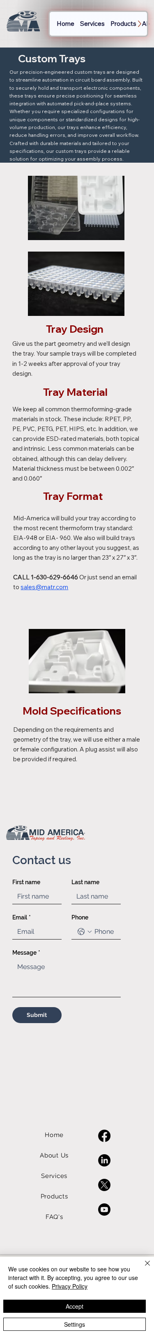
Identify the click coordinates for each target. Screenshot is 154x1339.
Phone (79, 917)
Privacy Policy (69, 1286)
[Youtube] (104, 1209)
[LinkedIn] (104, 1160)
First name (26, 882)
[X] (104, 1185)
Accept (74, 1306)
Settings (74, 1324)
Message (26, 952)
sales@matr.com (44, 587)
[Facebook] (104, 1136)
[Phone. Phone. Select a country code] (84, 932)
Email (21, 917)
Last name (85, 882)
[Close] (142, 1268)
